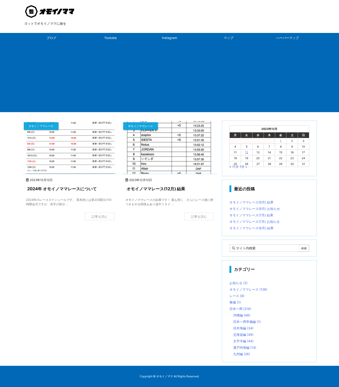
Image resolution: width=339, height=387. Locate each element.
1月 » (243, 167)
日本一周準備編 (247, 322)
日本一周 (240, 309)
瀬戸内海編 (244, 347)
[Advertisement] (169, 77)
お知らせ (238, 283)
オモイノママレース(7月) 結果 (251, 215)
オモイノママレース (248, 289)
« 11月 (234, 167)
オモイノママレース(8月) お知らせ (254, 209)
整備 (235, 302)
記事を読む (100, 216)
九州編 (241, 354)
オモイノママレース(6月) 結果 (251, 228)
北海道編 (243, 334)
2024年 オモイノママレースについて (62, 188)
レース (236, 296)
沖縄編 (241, 315)
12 (246, 152)
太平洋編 (243, 341)
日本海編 (243, 328)
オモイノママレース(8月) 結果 (251, 202)
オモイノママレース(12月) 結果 (156, 188)
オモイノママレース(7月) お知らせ (254, 221)
